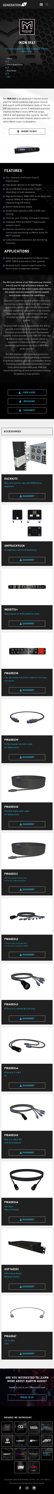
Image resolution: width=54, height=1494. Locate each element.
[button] (41, 4)
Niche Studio (38, 1483)
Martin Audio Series (15, 65)
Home (9, 58)
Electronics (11, 71)
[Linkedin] (34, 1488)
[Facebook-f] (20, 1488)
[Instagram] (27, 1488)
